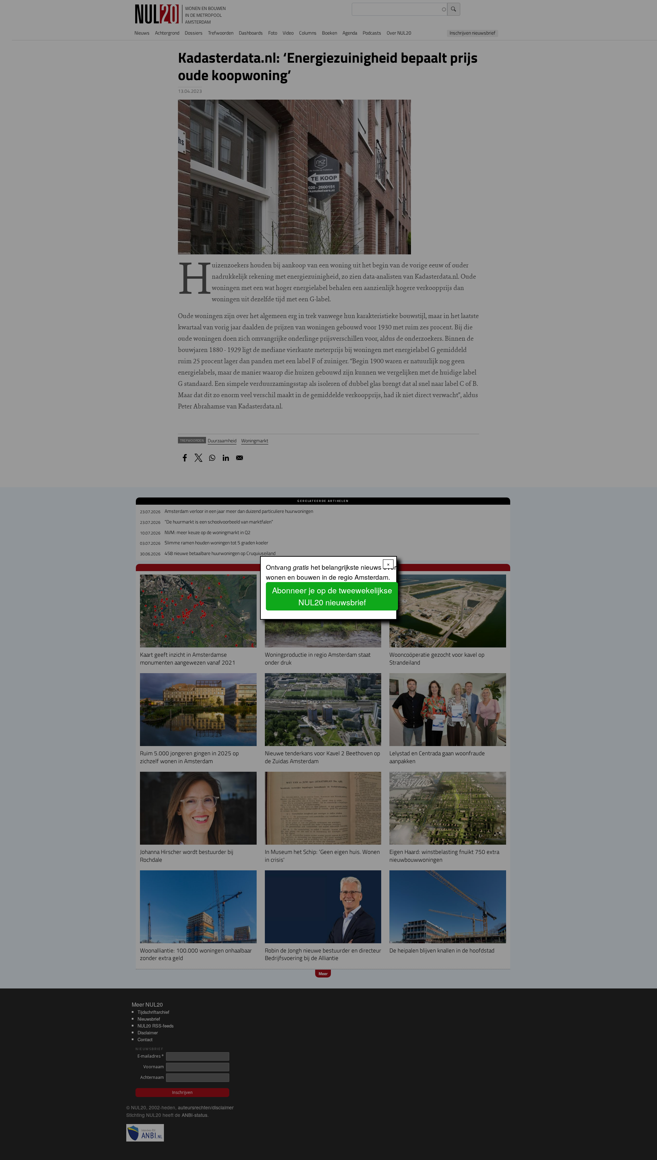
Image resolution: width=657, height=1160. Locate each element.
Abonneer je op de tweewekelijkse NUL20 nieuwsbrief (332, 596)
